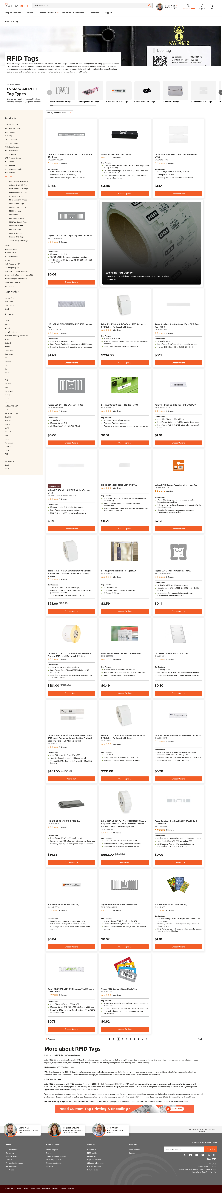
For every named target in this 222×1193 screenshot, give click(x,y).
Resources (94, 12)
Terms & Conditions (67, 1189)
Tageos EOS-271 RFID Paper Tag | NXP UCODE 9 (70, 235)
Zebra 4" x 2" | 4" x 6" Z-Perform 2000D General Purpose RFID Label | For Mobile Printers (69, 654)
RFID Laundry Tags (16, 218)
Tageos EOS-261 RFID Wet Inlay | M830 (65, 404)
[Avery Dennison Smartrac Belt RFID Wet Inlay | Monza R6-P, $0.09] (178, 801)
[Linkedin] (190, 1155)
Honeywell (8, 391)
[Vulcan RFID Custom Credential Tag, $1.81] (178, 884)
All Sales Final (54, 486)
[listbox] (63, 113)
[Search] (149, 5)
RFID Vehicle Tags (16, 226)
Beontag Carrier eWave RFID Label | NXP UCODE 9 (178, 735)
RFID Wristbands (15, 233)
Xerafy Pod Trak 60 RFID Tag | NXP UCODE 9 (175, 404)
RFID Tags (8, 176)
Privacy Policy (35, 1189)
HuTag (7, 395)
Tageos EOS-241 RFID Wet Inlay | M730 (119, 904)
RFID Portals (9, 161)
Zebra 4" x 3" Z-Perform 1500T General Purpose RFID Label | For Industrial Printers (123, 736)
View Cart (50, 1166)
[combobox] (86, 5)
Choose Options (71, 193)
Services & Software (47, 12)
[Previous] (49, 92)
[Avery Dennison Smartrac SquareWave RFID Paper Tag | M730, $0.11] (178, 304)
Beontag (8, 339)
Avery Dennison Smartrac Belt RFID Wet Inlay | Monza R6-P (176, 822)
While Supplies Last (12, 147)
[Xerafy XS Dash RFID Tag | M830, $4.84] (124, 135)
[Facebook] (196, 1155)
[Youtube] (203, 1155)
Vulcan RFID (9, 461)
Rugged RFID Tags (16, 237)
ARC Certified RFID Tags (18, 181)
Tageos (7, 439)
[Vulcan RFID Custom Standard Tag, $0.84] (71, 884)
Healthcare (9, 301)
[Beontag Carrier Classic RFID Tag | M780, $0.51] (124, 385)
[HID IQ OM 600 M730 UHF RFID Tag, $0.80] (178, 634)
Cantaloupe (9, 354)
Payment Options (94, 1160)
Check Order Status (54, 1163)
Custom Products (11, 139)
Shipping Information (95, 1163)
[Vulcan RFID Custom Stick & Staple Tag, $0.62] (124, 969)
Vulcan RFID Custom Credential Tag (171, 904)
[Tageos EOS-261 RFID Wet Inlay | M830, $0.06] (71, 385)
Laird (6, 409)
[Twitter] (209, 1155)
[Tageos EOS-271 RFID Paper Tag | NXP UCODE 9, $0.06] (71, 216)
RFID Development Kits (13, 169)
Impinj (7, 398)
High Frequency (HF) (12, 264)
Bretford (8, 343)
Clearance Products (12, 143)
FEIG (6, 376)
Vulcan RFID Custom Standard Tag (63, 904)
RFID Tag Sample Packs (18, 222)
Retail (7, 309)
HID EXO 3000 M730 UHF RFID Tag (64, 821)
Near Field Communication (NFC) (17, 271)
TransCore (8, 450)
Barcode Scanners (11, 249)
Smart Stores (9, 286)
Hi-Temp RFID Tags (16, 196)
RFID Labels (13, 214)
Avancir (7, 328)
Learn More (111, 279)
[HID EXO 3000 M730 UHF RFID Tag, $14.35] (71, 801)
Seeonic (8, 432)
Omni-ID (8, 417)
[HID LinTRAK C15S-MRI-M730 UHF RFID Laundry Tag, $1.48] (71, 304)
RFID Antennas (10, 154)
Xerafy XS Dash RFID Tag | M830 (116, 154)
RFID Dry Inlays (15, 211)
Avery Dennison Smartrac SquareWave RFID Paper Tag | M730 (177, 325)
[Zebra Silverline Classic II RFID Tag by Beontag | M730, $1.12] (178, 134)
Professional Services (13, 282)
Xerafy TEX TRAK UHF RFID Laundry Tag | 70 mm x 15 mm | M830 (71, 990)
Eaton (7, 365)
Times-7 (8, 446)
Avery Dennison (11, 332)
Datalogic (8, 361)
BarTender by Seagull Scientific (16, 335)
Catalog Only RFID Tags (18, 185)
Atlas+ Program (52, 1150)
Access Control (10, 298)
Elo (6, 369)
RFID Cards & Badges (17, 207)
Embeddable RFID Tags (18, 192)
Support (108, 12)
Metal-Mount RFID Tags (18, 200)
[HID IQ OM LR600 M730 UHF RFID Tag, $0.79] (124, 465)
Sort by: (50, 113)
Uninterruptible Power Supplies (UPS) (19, 275)
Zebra (7, 469)
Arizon (7, 324)
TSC (6, 454)
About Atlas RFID (135, 1150)
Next (200, 1039)
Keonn (7, 402)
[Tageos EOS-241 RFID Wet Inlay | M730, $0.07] (124, 885)
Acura (7, 321)
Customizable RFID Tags (18, 189)
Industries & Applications (73, 12)
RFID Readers (10, 165)
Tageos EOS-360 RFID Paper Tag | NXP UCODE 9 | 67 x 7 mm (70, 156)
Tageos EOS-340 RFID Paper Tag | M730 (173, 570)
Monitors (8, 260)
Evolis (7, 372)
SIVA (6, 435)
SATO (7, 428)
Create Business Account (56, 1156)
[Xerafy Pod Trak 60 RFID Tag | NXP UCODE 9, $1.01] (178, 385)
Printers (7, 245)
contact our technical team (149, 1101)
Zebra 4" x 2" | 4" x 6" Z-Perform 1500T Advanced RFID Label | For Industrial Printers (123, 325)
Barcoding (10, 1153)
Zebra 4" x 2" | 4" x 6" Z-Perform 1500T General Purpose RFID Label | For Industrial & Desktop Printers (69, 573)
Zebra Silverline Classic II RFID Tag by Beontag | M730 (176, 156)
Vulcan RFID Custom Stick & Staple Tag (119, 989)
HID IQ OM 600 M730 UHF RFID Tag (171, 653)
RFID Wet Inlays (15, 229)
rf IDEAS (8, 420)
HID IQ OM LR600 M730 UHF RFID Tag (119, 485)
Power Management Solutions (16, 278)
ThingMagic (9, 443)
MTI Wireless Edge (12, 413)
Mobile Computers (11, 256)
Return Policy (92, 1170)
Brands (30, 12)
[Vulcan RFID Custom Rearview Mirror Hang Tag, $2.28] (178, 465)
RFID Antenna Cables (13, 158)
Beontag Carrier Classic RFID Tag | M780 (119, 404)
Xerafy (7, 465)
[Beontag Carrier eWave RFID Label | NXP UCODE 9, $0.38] (178, 716)
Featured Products (11, 124)
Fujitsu (7, 380)
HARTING (8, 383)
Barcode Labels (10, 253)
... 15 (145, 1039)
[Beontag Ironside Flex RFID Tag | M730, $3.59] (124, 551)
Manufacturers (11, 1156)
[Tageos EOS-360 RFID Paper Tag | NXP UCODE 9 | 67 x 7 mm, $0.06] (71, 134)
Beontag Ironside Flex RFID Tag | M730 (119, 570)
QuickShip (8, 136)
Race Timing (9, 305)
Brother (7, 346)
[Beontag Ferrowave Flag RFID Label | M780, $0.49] (124, 633)
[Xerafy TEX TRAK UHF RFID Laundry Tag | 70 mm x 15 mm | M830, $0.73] (71, 969)
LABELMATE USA (11, 406)
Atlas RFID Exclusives (13, 128)
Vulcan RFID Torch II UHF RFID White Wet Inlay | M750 (69, 491)
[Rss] (184, 1155)
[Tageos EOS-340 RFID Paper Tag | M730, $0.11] (178, 551)
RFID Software (10, 173)
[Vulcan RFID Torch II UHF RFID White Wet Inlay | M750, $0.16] (71, 465)
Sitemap (25, 1189)
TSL (6, 457)
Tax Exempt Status (53, 1160)
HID (6, 387)
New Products (10, 132)
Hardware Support (94, 1166)
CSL (6, 358)
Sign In (48, 1153)
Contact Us (91, 1150)
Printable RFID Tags (16, 203)
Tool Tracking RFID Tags (18, 240)
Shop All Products (13, 12)
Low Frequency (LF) (12, 267)
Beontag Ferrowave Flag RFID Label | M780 (121, 653)
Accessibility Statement (50, 1189)
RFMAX (7, 424)
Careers (132, 1153)
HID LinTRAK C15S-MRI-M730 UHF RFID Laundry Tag (70, 325)
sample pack (84, 1101)
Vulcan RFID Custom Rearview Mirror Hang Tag (176, 485)
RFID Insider (92, 1153)
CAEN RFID (9, 350)
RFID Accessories (11, 150)
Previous (51, 1039)
